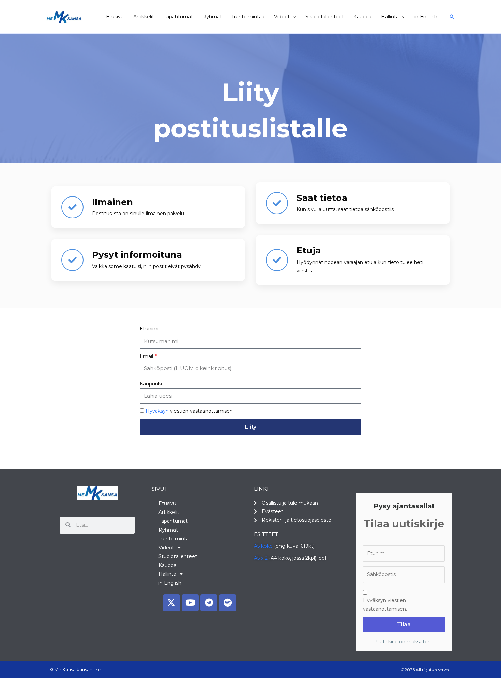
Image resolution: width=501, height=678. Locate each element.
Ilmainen (112, 201)
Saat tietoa (322, 197)
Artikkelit (143, 17)
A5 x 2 (261, 558)
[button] (452, 17)
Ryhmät (212, 17)
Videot (282, 17)
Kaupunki (151, 384)
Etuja (309, 250)
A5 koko (263, 546)
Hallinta (390, 17)
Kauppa (362, 17)
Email (147, 356)
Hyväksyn (157, 411)
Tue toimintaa (247, 17)
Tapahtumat (178, 17)
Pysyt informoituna (137, 254)
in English (425, 17)
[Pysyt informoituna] (72, 260)
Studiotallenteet (324, 17)
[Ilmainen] (72, 207)
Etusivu (115, 17)
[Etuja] (277, 260)
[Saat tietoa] (277, 203)
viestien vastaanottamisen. (190, 411)
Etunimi (149, 329)
